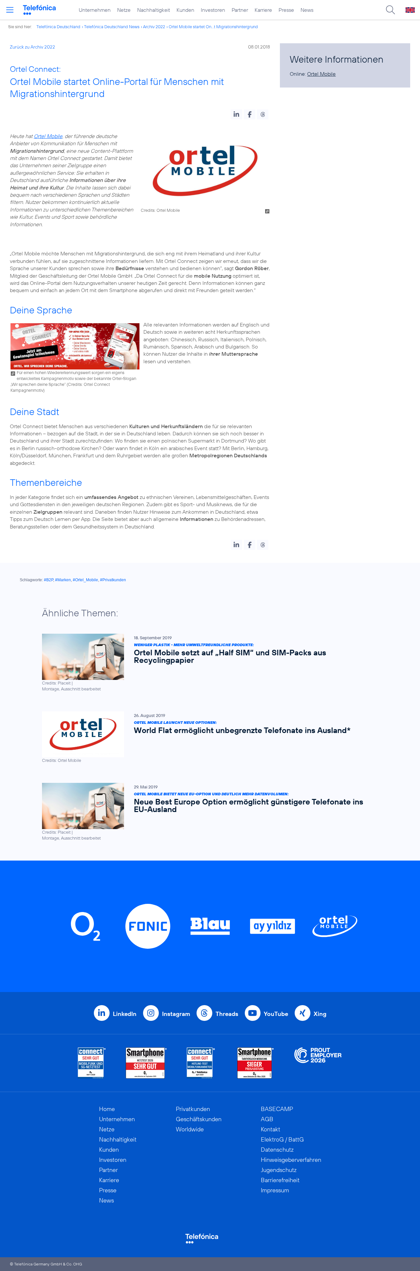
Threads (227, 1014)
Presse (286, 10)
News (307, 10)
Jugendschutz (279, 1170)
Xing (320, 1014)
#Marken (63, 580)
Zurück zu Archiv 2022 (32, 47)
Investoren (213, 10)
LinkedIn (124, 1014)
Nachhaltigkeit (153, 10)
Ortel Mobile (48, 136)
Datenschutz (277, 1149)
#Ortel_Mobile (85, 580)
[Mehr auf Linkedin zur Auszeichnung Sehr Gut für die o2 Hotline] (201, 1063)
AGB (267, 1119)
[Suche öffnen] (390, 10)
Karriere (263, 10)
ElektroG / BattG (282, 1139)
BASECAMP (277, 1109)
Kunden (185, 10)
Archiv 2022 (154, 26)
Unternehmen (95, 10)
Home (107, 1109)
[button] (236, 114)
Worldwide (190, 1129)
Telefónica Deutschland (58, 26)
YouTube (276, 1014)
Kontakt (270, 1129)
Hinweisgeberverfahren (291, 1159)
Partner (240, 10)
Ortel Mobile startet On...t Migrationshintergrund (213, 26)
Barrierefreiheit (280, 1180)
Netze (124, 10)
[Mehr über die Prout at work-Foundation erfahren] (318, 1063)
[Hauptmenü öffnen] (10, 10)
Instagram (176, 1014)
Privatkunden (193, 1109)
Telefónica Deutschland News (111, 26)
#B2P (48, 580)
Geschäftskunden (198, 1119)
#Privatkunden (113, 580)
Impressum (275, 1190)
